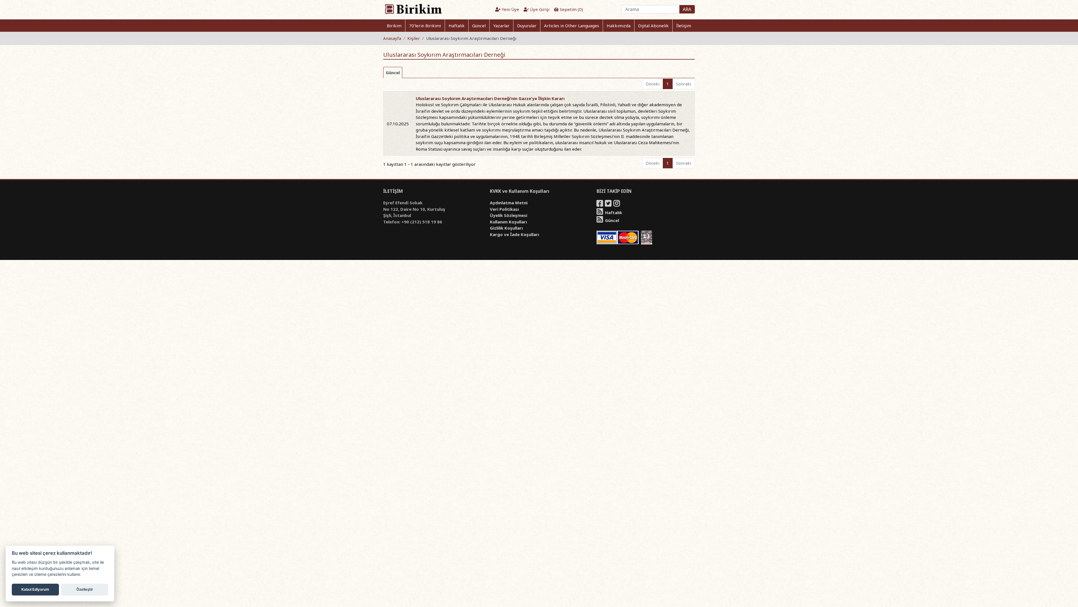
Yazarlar (501, 25)
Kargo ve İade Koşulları (514, 234)
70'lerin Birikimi (425, 25)
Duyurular (526, 25)
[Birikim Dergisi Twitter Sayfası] (608, 204)
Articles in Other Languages (571, 25)
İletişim (683, 25)
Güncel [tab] (393, 72)
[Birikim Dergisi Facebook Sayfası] (600, 204)
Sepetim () (571, 9)
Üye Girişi (539, 9)
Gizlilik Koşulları (506, 228)
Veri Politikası (504, 209)
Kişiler (413, 38)
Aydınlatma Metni (508, 202)
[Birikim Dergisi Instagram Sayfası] (617, 204)
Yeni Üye (510, 9)
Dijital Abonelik (653, 25)
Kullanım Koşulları (508, 222)
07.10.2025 (398, 123)
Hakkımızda (619, 25)
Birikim (394, 25)
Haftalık (457, 25)
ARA (687, 9)
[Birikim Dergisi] (413, 9)
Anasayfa (392, 38)
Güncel (479, 25)
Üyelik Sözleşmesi (508, 215)
